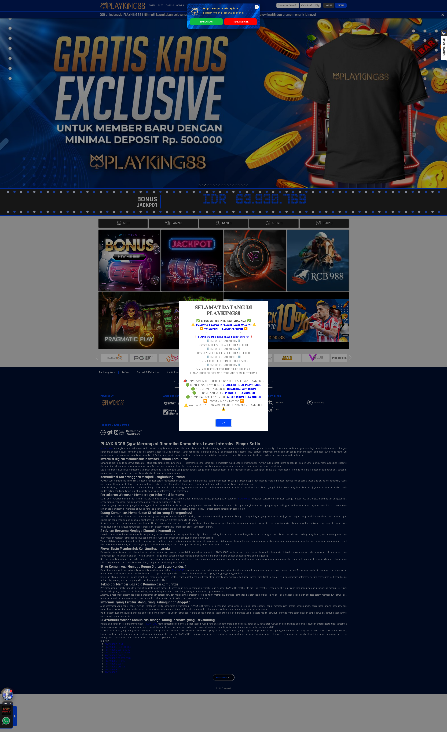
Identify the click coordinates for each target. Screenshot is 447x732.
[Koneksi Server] (7, 694)
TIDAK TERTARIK (240, 21)
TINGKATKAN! (206, 21)
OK (223, 423)
